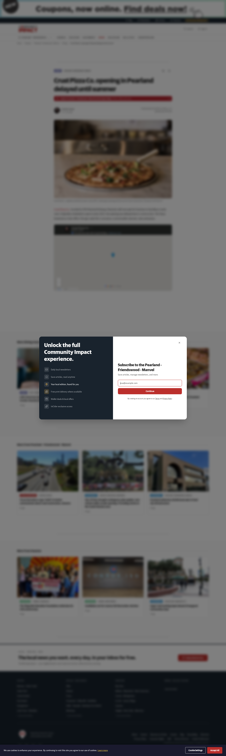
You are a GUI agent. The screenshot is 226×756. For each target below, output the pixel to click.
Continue (150, 391)
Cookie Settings (195, 750)
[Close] (179, 342)
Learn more (103, 750)
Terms (157, 398)
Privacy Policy (167, 398)
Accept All (214, 750)
